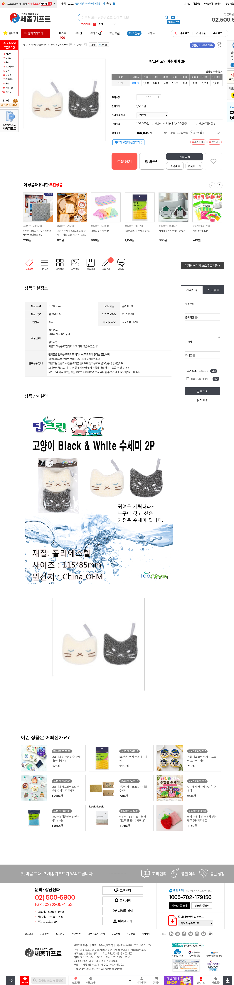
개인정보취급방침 (96, 933)
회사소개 (29, 933)
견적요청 (184, 156)
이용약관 (76, 933)
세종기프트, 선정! (86, 3)
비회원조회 (208, 3)
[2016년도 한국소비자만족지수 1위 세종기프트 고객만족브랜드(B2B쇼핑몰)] (189, 944)
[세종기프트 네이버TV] (177, 934)
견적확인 (202, 400)
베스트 (62, 35)
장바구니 (218, 3)
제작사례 (146, 933)
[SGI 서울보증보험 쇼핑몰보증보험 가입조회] (186, 965)
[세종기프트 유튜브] (203, 934)
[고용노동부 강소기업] (194, 953)
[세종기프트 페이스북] (183, 934)
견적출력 (175, 166)
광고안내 (116, 933)
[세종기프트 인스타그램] (196, 934)
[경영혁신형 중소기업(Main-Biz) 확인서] (214, 953)
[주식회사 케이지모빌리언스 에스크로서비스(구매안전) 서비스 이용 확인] (214, 965)
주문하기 (124, 161)
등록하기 (202, 391)
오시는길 (60, 933)
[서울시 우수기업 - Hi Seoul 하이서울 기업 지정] (177, 952)
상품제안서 (194, 166)
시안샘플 (131, 933)
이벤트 (151, 33)
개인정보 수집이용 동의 (199, 378)
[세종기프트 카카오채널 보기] (210, 934)
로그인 (187, 3)
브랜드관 (114, 33)
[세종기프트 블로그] (170, 934)
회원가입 (196, 3)
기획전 (78, 33)
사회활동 (44, 933)
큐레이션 (95, 33)
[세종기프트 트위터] (190, 934)
